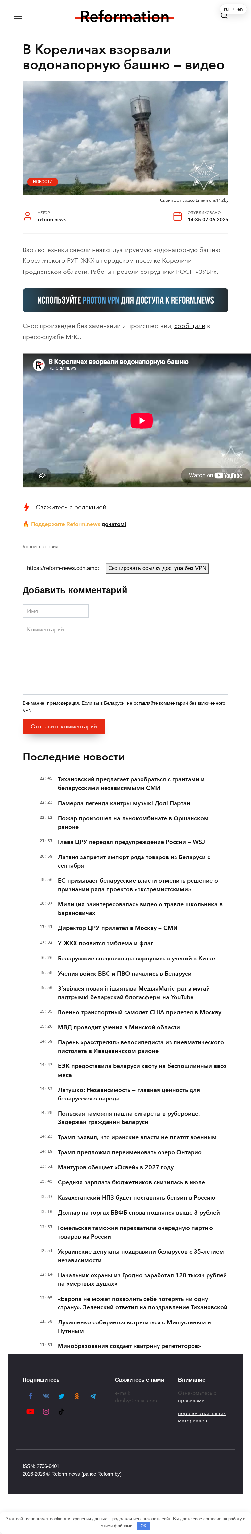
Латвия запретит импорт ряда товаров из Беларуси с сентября (134, 861)
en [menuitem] (240, 9)
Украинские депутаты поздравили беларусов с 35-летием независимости (141, 1255)
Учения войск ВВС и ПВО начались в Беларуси (125, 973)
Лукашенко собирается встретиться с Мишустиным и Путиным (134, 1326)
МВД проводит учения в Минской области (119, 1027)
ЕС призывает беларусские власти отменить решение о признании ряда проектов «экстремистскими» (138, 885)
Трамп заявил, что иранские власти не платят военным (137, 1137)
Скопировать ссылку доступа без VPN (157, 568)
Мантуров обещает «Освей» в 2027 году (116, 1167)
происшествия (42, 546)
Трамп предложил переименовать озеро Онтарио (130, 1152)
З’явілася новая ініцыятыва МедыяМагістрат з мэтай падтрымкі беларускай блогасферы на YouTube (134, 992)
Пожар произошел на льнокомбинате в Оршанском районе (133, 822)
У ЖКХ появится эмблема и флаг (105, 943)
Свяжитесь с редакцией (71, 507)
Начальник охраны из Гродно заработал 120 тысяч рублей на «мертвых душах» (142, 1279)
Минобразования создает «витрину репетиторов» (129, 1346)
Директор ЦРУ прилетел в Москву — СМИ (118, 928)
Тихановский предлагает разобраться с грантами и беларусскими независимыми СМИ (131, 783)
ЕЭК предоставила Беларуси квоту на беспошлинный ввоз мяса (142, 1070)
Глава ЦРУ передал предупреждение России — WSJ (131, 842)
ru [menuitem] (226, 9)
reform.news (52, 219)
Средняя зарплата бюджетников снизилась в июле (131, 1182)
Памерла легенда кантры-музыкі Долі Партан (124, 803)
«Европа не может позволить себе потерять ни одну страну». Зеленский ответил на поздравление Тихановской (142, 1303)
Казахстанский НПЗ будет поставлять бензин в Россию (136, 1197)
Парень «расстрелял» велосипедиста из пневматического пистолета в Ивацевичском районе (141, 1046)
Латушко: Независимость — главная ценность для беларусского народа (129, 1094)
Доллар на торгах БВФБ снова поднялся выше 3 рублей (139, 1212)
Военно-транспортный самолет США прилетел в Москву (139, 1012)
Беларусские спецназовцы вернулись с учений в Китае (136, 958)
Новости (43, 181)
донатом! (114, 524)
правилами (191, 1400)
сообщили (189, 326)
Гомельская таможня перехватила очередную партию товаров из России (135, 1232)
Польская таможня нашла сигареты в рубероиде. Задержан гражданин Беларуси (129, 1117)
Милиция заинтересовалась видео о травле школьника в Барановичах (140, 908)
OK (144, 1526)
